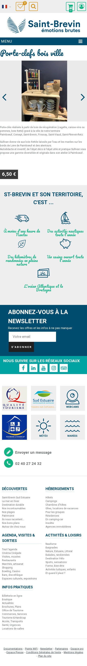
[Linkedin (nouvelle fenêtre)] (33, 368)
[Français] (6, 7)
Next (81, 89)
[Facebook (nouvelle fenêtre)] (23, 368)
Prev (4, 89)
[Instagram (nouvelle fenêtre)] (54, 368)
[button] (70, 6)
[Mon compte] (81, 6)
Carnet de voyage (24, 3)
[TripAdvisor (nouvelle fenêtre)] (64, 368)
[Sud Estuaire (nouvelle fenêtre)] (43, 398)
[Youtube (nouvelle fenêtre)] (43, 368)
